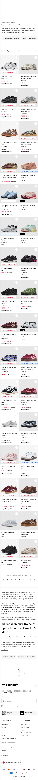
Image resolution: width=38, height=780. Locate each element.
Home (3, 22)
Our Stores (4, 736)
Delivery (3, 727)
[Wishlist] (16, 57)
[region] (19, 38)
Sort (11, 51)
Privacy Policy (24, 736)
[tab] (4, 696)
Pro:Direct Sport (21, 776)
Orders (3, 733)
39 (30, 580)
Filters (29, 51)
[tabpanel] (19, 701)
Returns (3, 730)
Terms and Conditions (27, 733)
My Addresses (25, 727)
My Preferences (25, 730)
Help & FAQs (4, 724)
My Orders (24, 724)
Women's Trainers (10, 22)
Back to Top (30, 685)
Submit (33, 701)
